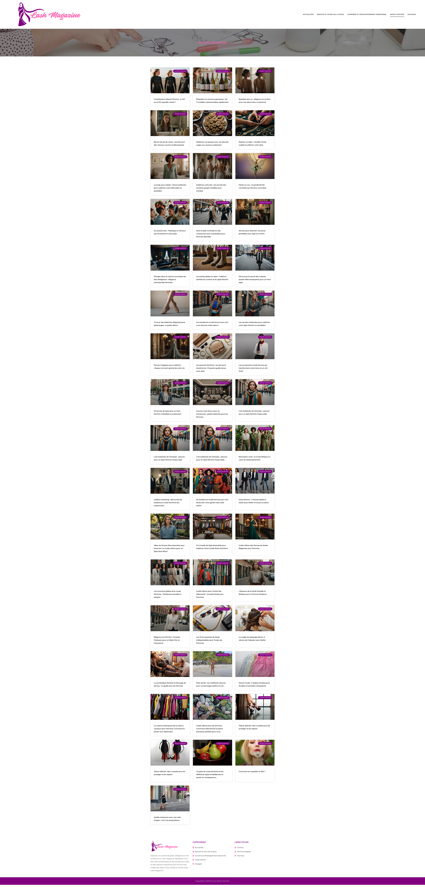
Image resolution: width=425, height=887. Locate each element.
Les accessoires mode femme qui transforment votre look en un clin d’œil (253, 368)
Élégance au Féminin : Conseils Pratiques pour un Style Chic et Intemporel (167, 640)
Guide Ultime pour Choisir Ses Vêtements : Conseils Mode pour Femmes (209, 594)
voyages (412, 14)
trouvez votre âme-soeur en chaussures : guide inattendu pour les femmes (212, 414)
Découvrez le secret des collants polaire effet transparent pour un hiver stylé (255, 279)
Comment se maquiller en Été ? (252, 771)
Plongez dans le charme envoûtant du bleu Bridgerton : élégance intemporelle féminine (170, 279)
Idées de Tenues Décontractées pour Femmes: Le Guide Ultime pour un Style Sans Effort (169, 548)
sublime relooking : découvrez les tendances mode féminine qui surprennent (168, 503)
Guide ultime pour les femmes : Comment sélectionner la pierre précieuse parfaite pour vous (209, 729)
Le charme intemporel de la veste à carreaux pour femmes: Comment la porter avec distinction (169, 729)
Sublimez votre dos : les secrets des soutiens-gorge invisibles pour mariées (211, 188)
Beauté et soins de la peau (330, 14)
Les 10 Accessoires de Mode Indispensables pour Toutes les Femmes (209, 640)
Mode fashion (397, 14)
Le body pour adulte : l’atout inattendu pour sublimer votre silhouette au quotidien (170, 188)
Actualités (308, 14)
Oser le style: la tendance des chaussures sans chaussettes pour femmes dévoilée (210, 234)
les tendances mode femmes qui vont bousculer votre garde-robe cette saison (212, 503)
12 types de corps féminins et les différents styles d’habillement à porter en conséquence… (209, 774)
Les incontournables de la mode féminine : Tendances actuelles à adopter (167, 594)
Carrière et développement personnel (367, 14)
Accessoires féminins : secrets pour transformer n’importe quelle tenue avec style (211, 368)
